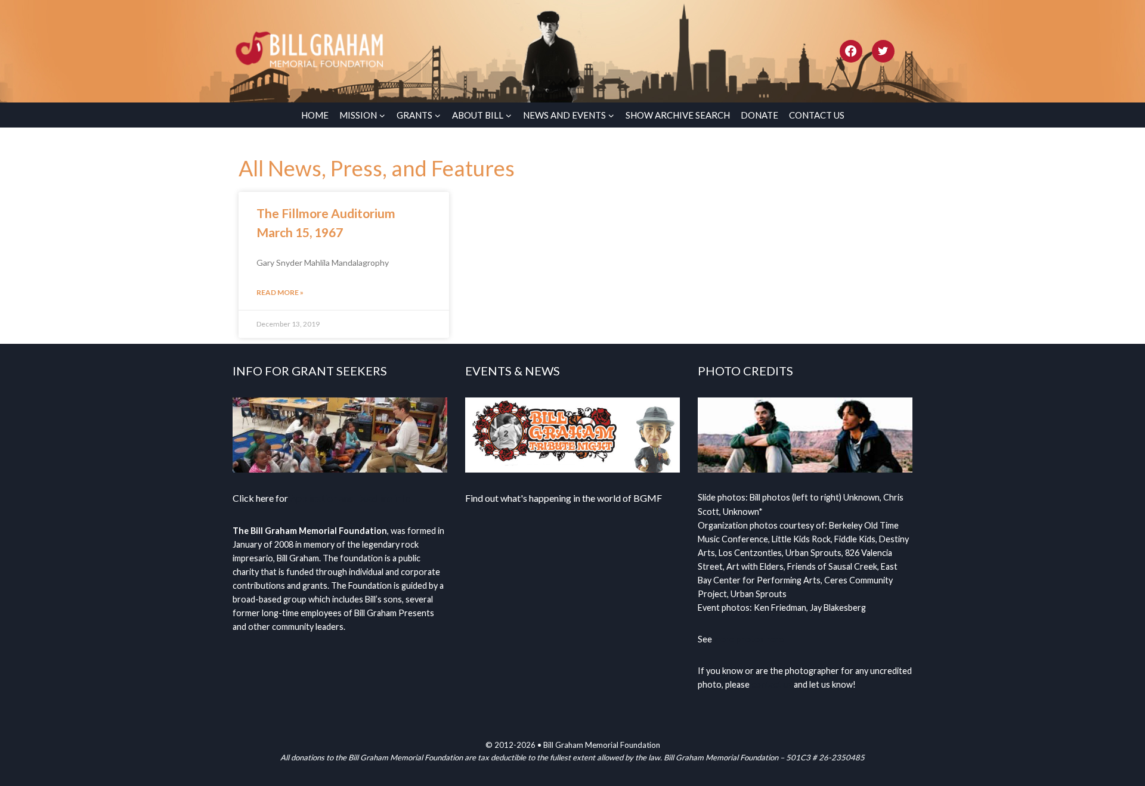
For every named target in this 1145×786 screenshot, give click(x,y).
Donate (759, 115)
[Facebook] (851, 51)
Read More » (280, 292)
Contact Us (816, 115)
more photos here (749, 639)
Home (315, 115)
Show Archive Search (678, 115)
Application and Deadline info (350, 498)
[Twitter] (883, 51)
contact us (771, 684)
